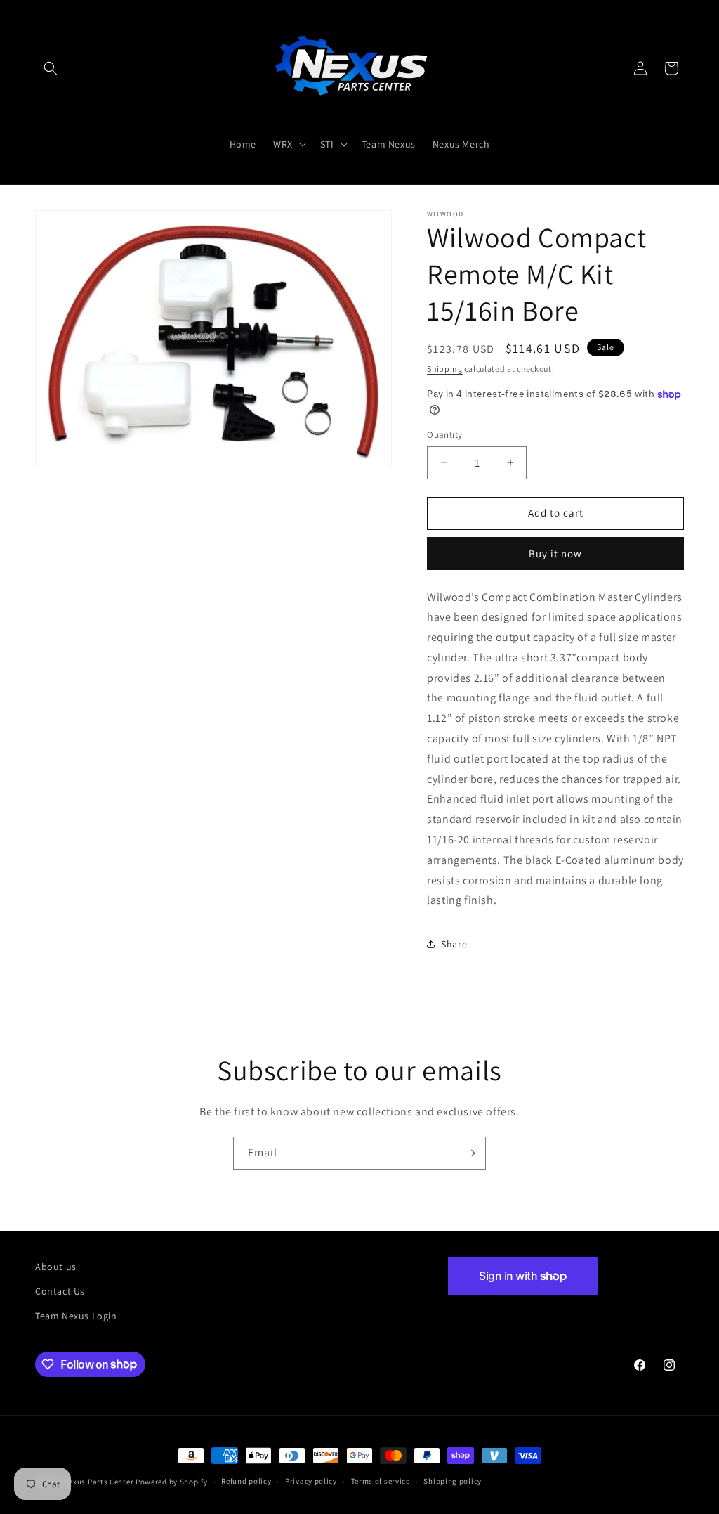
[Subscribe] (469, 1153)
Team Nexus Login (76, 1315)
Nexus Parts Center (99, 1482)
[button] (50, 68)
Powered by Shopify (172, 1482)
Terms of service (380, 1481)
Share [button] (454, 944)
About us (56, 1266)
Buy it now (555, 553)
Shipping (445, 368)
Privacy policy (311, 1481)
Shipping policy (452, 1481)
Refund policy (246, 1481)
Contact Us (60, 1291)
